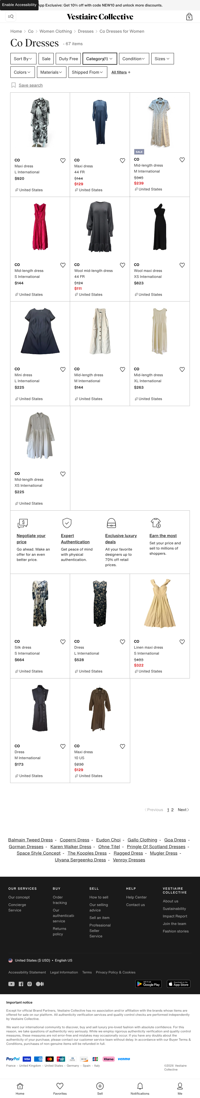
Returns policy (59, 931)
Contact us (135, 905)
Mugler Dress (164, 853)
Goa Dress (175, 840)
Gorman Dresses (26, 846)
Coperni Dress (74, 840)
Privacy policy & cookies (115, 972)
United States (54, 1066)
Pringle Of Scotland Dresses (156, 846)
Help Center (136, 897)
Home (16, 31)
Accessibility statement (27, 972)
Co (30, 31)
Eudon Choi (108, 840)
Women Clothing (56, 31)
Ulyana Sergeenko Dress (80, 860)
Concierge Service (17, 907)
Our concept (19, 897)
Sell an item (100, 918)
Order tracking (60, 900)
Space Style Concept (38, 853)
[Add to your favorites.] (63, 160)
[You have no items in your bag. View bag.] (189, 16)
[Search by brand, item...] (10, 17)
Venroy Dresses (129, 860)
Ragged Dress (128, 853)
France (11, 1066)
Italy (97, 1066)
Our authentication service (65, 916)
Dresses (85, 31)
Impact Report (175, 916)
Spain (87, 1066)
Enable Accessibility (19, 5)
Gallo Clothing (142, 840)
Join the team (174, 924)
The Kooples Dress (87, 853)
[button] (189, 16)
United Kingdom (30, 1066)
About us (170, 901)
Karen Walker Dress (70, 846)
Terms (87, 972)
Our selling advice (99, 907)
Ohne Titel (109, 846)
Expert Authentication (75, 538)
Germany (73, 1066)
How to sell (99, 897)
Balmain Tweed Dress (30, 840)
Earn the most (163, 535)
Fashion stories (176, 931)
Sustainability (174, 908)
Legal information (64, 972)
